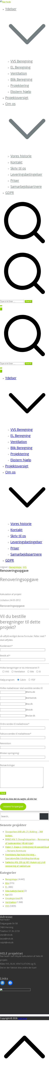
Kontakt (16, 162)
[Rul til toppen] (24, 1071)
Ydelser (10, 378)
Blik (7, 883)
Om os (10, 472)
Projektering (19, 85)
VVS (25, 567)
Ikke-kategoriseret (14, 890)
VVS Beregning (21, 61)
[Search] (44, 816)
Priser (14, 180)
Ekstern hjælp (20, 91)
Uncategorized (12, 898)
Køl (6, 894)
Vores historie (20, 156)
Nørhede (22, 1018)
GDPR (9, 192)
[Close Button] (1, 371)
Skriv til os (18, 168)
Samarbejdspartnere (26, 186)
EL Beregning (20, 67)
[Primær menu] (1, 309)
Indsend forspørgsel (13, 806)
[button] (27, 55)
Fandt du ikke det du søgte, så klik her (18, 798)
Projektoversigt (16, 97)
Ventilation (18, 73)
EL (6, 887)
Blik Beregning (21, 79)
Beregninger (15, 567)
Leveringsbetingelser (26, 174)
